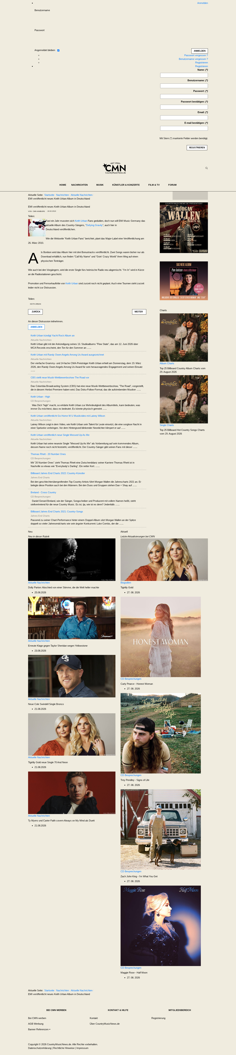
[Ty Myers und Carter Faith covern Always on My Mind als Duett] (71, 792)
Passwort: (199, 91)
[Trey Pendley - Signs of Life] (161, 733)
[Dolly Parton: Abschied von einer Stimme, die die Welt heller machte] (71, 559)
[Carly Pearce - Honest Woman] (161, 636)
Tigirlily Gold (127, 587)
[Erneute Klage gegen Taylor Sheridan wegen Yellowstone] (71, 617)
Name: (201, 69)
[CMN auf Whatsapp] (191, 991)
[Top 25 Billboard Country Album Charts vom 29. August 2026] (184, 337)
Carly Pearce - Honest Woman (137, 683)
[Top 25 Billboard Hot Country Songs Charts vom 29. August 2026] (184, 399)
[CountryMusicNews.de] (115, 168)
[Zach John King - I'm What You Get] (161, 829)
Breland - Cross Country (43, 492)
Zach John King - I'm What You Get (139, 876)
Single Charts (167, 425)
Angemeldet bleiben (45, 50)
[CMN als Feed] (203, 195)
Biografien (126, 582)
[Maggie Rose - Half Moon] (161, 925)
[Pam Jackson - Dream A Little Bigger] (184, 280)
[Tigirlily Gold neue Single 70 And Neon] (71, 734)
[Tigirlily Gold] (164, 559)
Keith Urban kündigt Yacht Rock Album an (52, 335)
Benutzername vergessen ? (193, 59)
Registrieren (201, 62)
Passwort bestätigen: (193, 101)
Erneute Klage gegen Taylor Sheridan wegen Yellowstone (57, 645)
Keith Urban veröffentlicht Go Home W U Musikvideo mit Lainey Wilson (68, 415)
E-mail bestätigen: (194, 122)
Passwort (39, 30)
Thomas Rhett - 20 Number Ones (48, 454)
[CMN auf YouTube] (196, 195)
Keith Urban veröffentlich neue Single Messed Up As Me (60, 435)
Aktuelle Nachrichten (39, 582)
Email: (201, 112)
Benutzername (42, 10)
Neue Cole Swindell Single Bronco (46, 704)
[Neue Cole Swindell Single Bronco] (71, 676)
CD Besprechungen (131, 678)
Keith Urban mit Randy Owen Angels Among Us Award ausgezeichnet (67, 354)
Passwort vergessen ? (196, 55)
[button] (81, 184)
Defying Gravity (94, 225)
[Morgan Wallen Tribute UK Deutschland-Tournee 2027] (184, 228)
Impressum (82, 1048)
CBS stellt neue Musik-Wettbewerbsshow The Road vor (60, 377)
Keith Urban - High (40, 396)
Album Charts (167, 363)
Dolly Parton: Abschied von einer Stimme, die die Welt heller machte (63, 587)
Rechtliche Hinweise (63, 1048)
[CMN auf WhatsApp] (190, 195)
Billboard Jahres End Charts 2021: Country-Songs (57, 511)
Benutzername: (196, 80)
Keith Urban (81, 220)
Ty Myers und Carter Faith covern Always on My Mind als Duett (61, 820)
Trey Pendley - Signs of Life (135, 780)
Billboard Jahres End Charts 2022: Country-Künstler (58, 473)
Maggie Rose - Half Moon (134, 972)
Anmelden (36, 327)
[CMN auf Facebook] (177, 195)
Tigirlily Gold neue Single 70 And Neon (48, 762)
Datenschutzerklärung (39, 1048)
